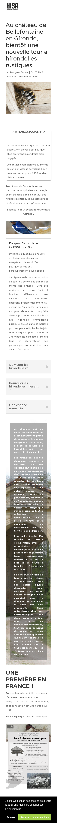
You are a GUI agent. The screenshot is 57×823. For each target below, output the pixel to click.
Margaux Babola (19, 72)
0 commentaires (28, 76)
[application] (28, 227)
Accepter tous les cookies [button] (35, 817)
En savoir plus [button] (13, 809)
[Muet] (35, 227)
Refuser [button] (11, 817)
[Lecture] (13, 227)
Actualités (11, 76)
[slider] (42, 227)
